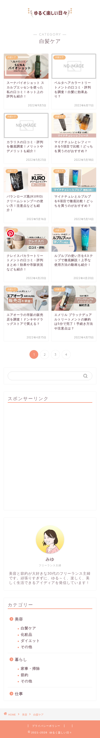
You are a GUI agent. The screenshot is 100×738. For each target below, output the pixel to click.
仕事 (19, 693)
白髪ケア (28, 628)
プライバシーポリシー (46, 725)
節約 (24, 675)
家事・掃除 (30, 669)
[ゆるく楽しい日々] (50, 21)
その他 (26, 647)
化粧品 (26, 635)
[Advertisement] (50, 456)
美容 (19, 619)
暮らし (21, 659)
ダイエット (30, 641)
